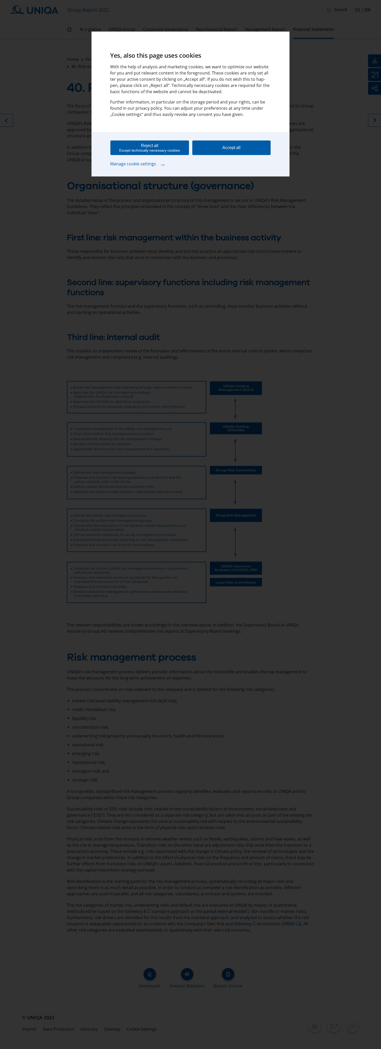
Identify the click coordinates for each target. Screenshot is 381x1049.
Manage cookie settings (138, 163)
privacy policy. (149, 108)
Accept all (231, 147)
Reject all (149, 147)
